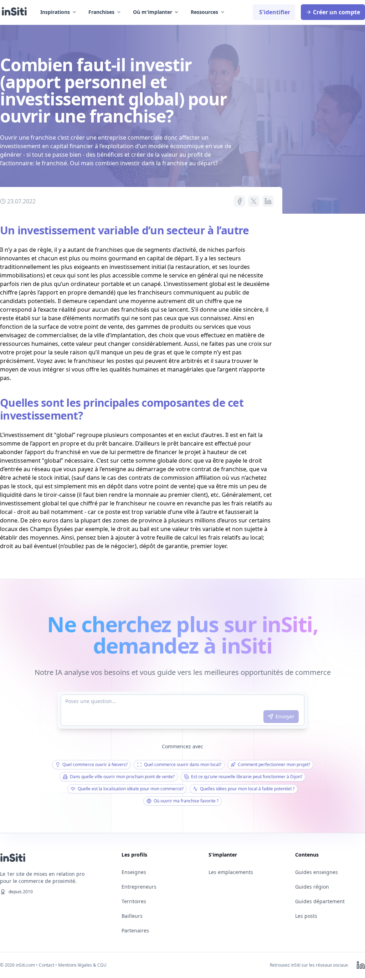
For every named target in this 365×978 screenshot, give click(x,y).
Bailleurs (132, 915)
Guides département (320, 901)
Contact (46, 965)
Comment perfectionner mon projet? (274, 764)
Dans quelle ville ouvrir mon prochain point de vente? (122, 777)
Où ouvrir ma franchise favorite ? (186, 801)
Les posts (306, 915)
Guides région (312, 886)
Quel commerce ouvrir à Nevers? (95, 764)
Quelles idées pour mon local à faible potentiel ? (247, 789)
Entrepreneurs (139, 886)
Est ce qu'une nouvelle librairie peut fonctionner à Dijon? (246, 777)
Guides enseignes (316, 872)
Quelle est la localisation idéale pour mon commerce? (131, 789)
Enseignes (134, 872)
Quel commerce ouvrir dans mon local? (182, 764)
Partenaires (135, 930)
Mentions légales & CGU (82, 965)
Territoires (134, 901)
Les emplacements (231, 872)
